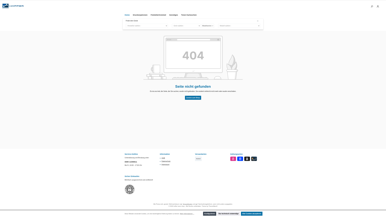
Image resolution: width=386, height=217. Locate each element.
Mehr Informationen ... (187, 213)
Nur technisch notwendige (229, 213)
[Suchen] (371, 6)
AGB (163, 158)
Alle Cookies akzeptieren (251, 213)
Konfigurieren (209, 213)
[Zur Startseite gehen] (13, 6)
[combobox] (147, 26)
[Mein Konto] (377, 6)
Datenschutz (166, 161)
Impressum (165, 164)
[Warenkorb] (382, 5)
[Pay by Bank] (240, 159)
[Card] (254, 159)
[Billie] (247, 159)
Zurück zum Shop (193, 98)
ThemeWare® (213, 206)
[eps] (233, 159)
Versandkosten (187, 204)
